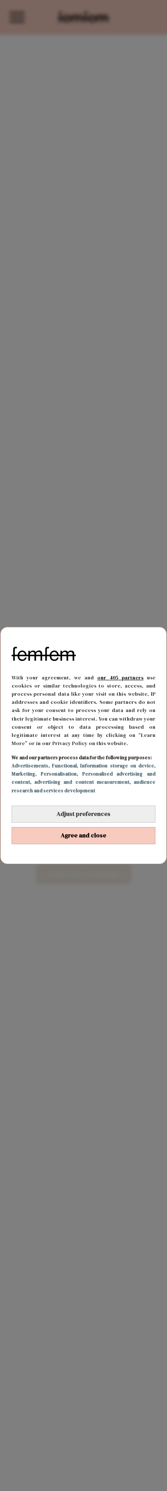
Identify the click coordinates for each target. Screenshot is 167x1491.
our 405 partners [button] (120, 677)
